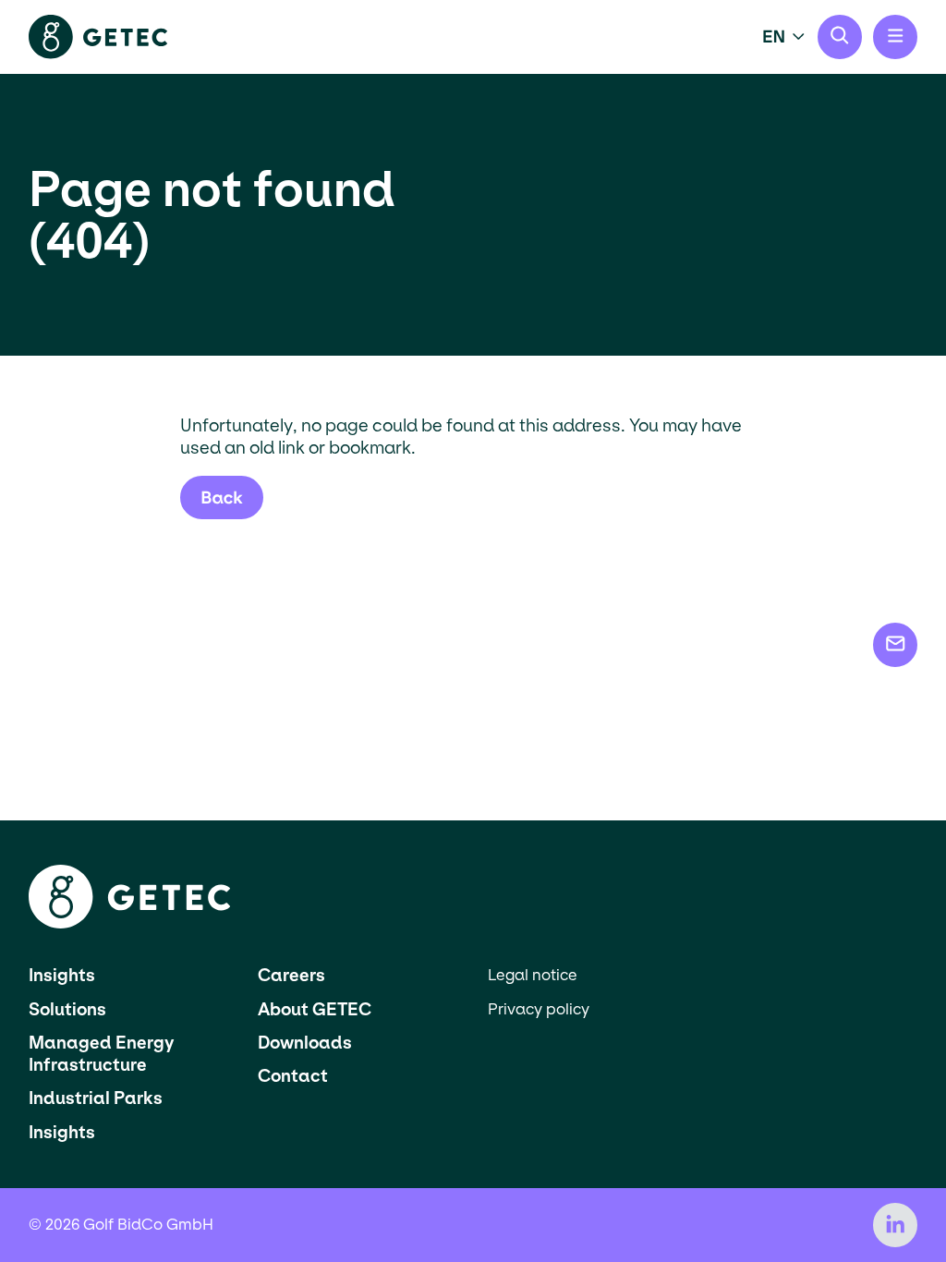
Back (221, 497)
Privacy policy (538, 1009)
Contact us (895, 645)
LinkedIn (895, 1225)
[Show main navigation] (895, 37)
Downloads (305, 1042)
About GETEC (314, 1009)
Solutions (67, 1009)
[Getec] (129, 923)
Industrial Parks (96, 1098)
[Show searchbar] (840, 37)
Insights (62, 975)
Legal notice (532, 975)
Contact (293, 1076)
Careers (291, 975)
